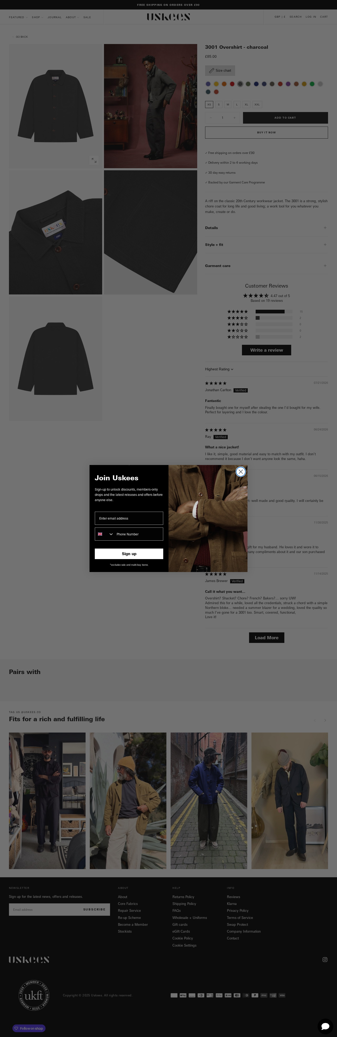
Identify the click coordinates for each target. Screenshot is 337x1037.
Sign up (129, 553)
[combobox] (104, 534)
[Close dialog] (240, 471)
